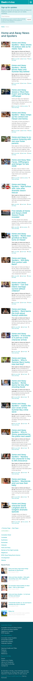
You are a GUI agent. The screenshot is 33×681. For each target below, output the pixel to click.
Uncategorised (5, 557)
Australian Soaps (6, 625)
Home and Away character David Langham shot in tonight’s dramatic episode (20, 507)
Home (2, 26)
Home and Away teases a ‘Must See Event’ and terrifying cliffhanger (20, 93)
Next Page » (15, 528)
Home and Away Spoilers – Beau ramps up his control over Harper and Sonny (21, 116)
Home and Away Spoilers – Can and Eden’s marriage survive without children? (20, 286)
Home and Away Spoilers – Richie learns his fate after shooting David (20, 384)
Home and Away (15, 107)
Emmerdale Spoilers (7, 639)
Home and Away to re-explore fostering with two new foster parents (21, 140)
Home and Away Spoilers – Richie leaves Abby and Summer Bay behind (20, 68)
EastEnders (4, 540)
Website (3, 560)
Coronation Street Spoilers (9, 638)
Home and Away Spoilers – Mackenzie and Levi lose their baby (21, 482)
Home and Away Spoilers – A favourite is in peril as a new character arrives (21, 336)
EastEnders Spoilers (7, 641)
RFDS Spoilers (5, 633)
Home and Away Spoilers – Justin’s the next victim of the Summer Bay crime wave (21, 407)
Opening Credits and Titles (9, 648)
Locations (4, 652)
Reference (4, 653)
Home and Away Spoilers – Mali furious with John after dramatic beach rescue (21, 188)
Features (3, 650)
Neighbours (4, 552)
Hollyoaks (4, 545)
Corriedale (4, 537)
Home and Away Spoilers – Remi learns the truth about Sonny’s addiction (21, 312)
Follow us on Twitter (7, 660)
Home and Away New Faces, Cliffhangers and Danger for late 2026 (21, 163)
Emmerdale (4, 542)
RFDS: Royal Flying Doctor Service (10, 555)
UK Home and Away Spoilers (9, 629)
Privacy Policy (18, 676)
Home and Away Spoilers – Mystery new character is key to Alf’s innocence (21, 457)
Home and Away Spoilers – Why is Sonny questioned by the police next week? (21, 433)
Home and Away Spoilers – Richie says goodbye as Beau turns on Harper (21, 237)
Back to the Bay (8, 2)
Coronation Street (6, 535)
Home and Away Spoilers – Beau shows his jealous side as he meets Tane (21, 46)
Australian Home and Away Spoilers (11, 627)
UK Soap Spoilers (6, 635)
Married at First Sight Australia (9, 550)
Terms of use (10, 676)
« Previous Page (5, 528)
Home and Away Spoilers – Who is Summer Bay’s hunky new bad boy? (21, 361)
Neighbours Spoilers (7, 631)
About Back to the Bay (7, 664)
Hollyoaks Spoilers (6, 643)
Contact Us (4, 666)
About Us (3, 676)
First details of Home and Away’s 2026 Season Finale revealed (21, 214)
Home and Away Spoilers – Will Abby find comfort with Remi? (20, 261)
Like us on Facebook (7, 662)
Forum (3, 658)
